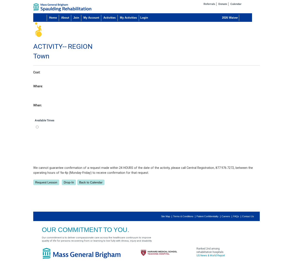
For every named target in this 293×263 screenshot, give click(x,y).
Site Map (165, 216)
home (62, 7)
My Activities (128, 17)
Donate (222, 4)
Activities (109, 17)
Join (76, 17)
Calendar (236, 4)
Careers (226, 216)
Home (53, 17)
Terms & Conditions (183, 216)
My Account (91, 17)
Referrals (209, 4)
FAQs (236, 216)
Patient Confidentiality (207, 216)
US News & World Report (210, 255)
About (65, 17)
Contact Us (248, 216)
